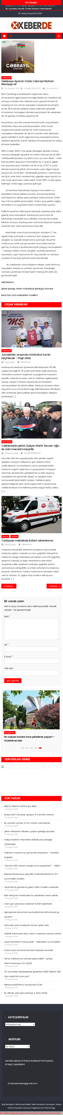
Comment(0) (51, 88)
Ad (6, 644)
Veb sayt (8, 668)
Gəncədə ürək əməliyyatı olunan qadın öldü (26, 925)
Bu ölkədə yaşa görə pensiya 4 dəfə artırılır (25, 993)
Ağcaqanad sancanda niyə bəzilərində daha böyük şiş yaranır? (31, 914)
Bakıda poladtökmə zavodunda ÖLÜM (23, 984)
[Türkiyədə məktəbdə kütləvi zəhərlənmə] (31, 514)
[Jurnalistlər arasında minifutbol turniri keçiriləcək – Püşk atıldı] (31, 328)
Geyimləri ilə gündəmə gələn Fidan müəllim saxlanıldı (31, 887)
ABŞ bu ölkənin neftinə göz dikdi (20, 806)
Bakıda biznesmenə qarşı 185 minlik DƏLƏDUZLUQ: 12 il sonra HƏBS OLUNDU (31, 876)
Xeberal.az (25, 362)
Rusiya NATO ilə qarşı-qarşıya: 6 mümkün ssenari (29, 814)
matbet (41, 1113)
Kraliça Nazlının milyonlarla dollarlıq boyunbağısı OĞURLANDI (28, 842)
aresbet (49, 1113)
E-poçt (8, 656)
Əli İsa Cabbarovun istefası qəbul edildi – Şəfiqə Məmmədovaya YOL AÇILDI (28, 961)
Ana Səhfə (6, 442)
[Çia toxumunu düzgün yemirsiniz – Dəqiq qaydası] (30, 709)
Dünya (5, 536)
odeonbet (32, 1113)
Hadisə (14, 536)
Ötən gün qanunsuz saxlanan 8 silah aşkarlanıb (28, 903)
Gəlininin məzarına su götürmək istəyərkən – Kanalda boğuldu (31, 855)
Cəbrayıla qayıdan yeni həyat (55, 586)
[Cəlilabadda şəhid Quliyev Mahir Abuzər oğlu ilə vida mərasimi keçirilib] (31, 420)
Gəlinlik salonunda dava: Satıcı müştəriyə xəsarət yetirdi (32, 933)
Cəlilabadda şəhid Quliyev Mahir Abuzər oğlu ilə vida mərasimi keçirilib (30, 447)
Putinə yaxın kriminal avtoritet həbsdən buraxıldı (28, 950)
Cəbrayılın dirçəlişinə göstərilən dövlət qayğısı (10, 586)
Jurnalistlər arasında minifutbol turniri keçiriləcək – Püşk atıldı (25, 356)
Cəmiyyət (6, 77)
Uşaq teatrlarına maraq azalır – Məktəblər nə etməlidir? (32, 941)
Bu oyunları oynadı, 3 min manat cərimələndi (28, 7)
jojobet (16, 1113)
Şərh (7, 616)
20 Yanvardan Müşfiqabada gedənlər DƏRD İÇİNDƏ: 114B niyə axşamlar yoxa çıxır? (32, 974)
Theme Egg (49, 1107)
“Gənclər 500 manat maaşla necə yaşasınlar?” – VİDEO (32, 865)
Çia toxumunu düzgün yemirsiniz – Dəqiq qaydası (30, 736)
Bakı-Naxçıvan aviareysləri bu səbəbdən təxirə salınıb (31, 895)
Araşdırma (9, 732)
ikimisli (3, 1113)
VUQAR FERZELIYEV (32, 88)
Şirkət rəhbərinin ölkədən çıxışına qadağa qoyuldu (29, 831)
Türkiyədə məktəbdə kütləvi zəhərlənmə (27, 540)
